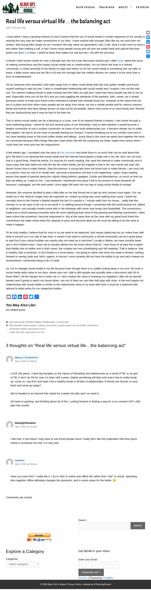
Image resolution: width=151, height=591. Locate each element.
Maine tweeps (29, 325)
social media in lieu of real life (72, 325)
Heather (20, 460)
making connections (47, 325)
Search (82, 520)
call (27, 52)
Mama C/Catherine (26, 357)
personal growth (17, 322)
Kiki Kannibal (67, 152)
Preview (82, 577)
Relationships (48, 322)
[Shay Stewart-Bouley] (19, 7)
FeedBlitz (108, 577)
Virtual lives (92, 325)
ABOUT (123, 7)
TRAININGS (107, 7)
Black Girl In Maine (56, 584)
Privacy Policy (74, 584)
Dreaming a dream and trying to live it (27, 328)
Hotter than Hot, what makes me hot (26, 332)
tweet (121, 60)
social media (62, 322)
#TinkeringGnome (102, 584)
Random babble (33, 322)
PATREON (142, 7)
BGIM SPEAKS (85, 7)
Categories (12, 559)
